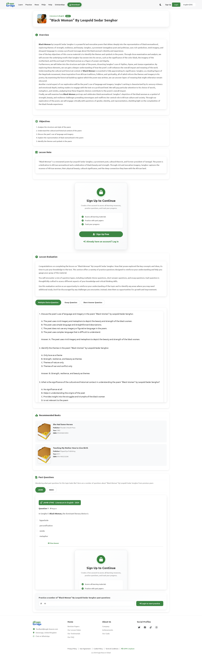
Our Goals (106, 634)
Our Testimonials (74, 634)
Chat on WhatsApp (43, 636)
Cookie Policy (98, 649)
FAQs (44, 5)
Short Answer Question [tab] (92, 302)
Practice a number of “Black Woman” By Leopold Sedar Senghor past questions (74, 598)
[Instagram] (156, 627)
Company (105, 626)
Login (176, 5)
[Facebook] (145, 627)
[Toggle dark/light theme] (160, 5)
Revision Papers (73, 626)
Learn (20, 5)
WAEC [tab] (51, 490)
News (37, 5)
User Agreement (85, 649)
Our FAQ (71, 637)
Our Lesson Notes (74, 630)
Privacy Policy (72, 649)
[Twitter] (139, 627)
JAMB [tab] (40, 490)
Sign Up (168, 5)
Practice (28, 5)
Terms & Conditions (112, 649)
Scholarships (60, 5)
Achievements (107, 630)
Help (50, 5)
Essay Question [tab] (71, 302)
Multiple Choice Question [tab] (48, 302)
